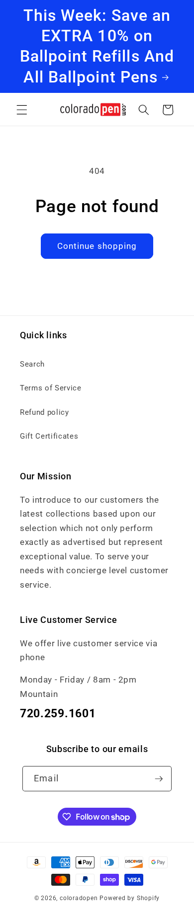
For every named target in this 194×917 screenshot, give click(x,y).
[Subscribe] (159, 779)
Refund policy (44, 412)
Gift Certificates (49, 436)
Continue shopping (97, 246)
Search (32, 364)
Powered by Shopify (129, 898)
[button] (22, 110)
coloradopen (78, 898)
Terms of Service (51, 387)
